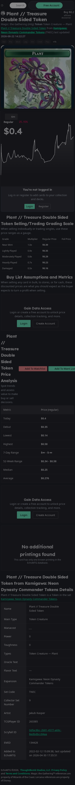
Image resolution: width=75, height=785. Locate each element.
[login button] (68, 5)
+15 (54, 41)
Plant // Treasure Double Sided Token (23, 28)
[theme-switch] (31, 5)
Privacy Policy (59, 770)
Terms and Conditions (18, 773)
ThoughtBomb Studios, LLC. (35, 770)
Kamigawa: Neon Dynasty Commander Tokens (29, 599)
